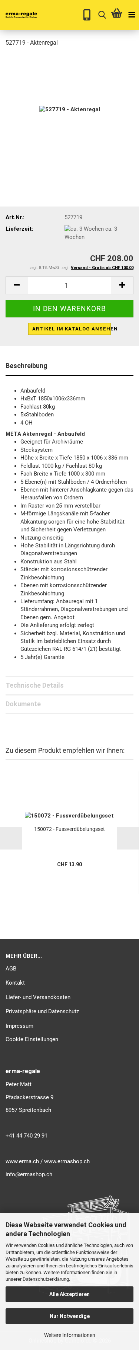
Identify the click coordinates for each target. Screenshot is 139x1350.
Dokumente (23, 704)
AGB (11, 968)
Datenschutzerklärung (46, 1279)
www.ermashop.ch (67, 1161)
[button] (17, 285)
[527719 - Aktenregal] (69, 109)
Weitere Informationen (69, 1335)
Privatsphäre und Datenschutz (42, 1011)
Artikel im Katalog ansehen (71, 329)
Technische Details (35, 685)
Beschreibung (26, 366)
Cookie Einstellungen (32, 1039)
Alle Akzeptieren (69, 1294)
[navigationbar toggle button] (131, 15)
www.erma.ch (22, 1161)
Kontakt (15, 982)
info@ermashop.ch (29, 1174)
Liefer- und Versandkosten (38, 997)
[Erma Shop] (18, 15)
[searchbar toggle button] (102, 15)
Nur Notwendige (70, 1316)
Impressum (19, 1026)
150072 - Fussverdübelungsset (69, 829)
